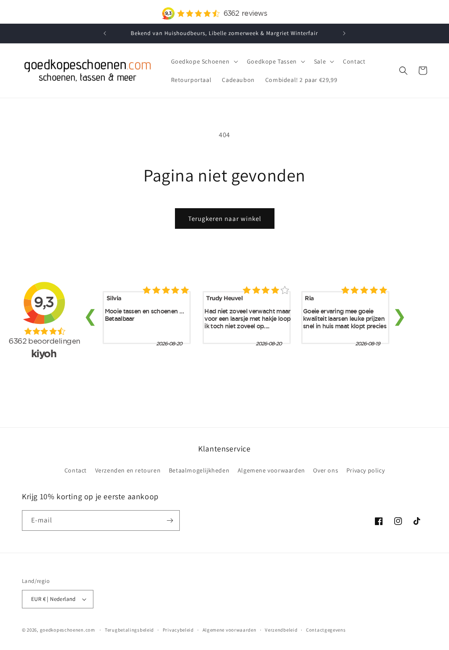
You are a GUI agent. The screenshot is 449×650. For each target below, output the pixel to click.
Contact (75, 470)
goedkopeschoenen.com (67, 630)
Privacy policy (365, 470)
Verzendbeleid (281, 630)
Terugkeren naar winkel (224, 218)
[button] (204, 61)
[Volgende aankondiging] (344, 33)
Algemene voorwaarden (271, 470)
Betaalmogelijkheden (199, 470)
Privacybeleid (178, 630)
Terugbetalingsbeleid (129, 630)
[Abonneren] (169, 520)
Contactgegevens (326, 630)
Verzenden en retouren (128, 470)
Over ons (325, 470)
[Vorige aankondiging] (104, 33)
